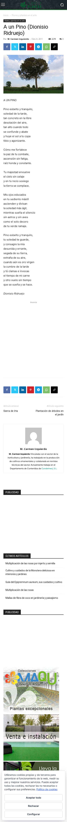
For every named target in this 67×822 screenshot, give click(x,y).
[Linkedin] (22, 46)
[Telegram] (38, 46)
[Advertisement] (33, 337)
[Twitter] (14, 46)
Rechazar (33, 805)
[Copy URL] (54, 46)
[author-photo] (33, 444)
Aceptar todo (33, 797)
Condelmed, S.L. (49, 468)
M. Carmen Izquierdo (18, 39)
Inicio (6, 15)
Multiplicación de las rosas (19, 590)
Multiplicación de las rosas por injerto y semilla (30, 563)
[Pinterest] (30, 46)
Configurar (33, 814)
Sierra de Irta (10, 410)
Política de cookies (46, 789)
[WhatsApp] (46, 46)
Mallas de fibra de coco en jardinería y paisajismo (31, 598)
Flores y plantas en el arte (24, 15)
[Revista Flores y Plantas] (33, 5)
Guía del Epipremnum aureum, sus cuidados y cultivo (33, 582)
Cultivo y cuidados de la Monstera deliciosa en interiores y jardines (30, 572)
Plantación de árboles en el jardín (50, 412)
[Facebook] (6, 46)
